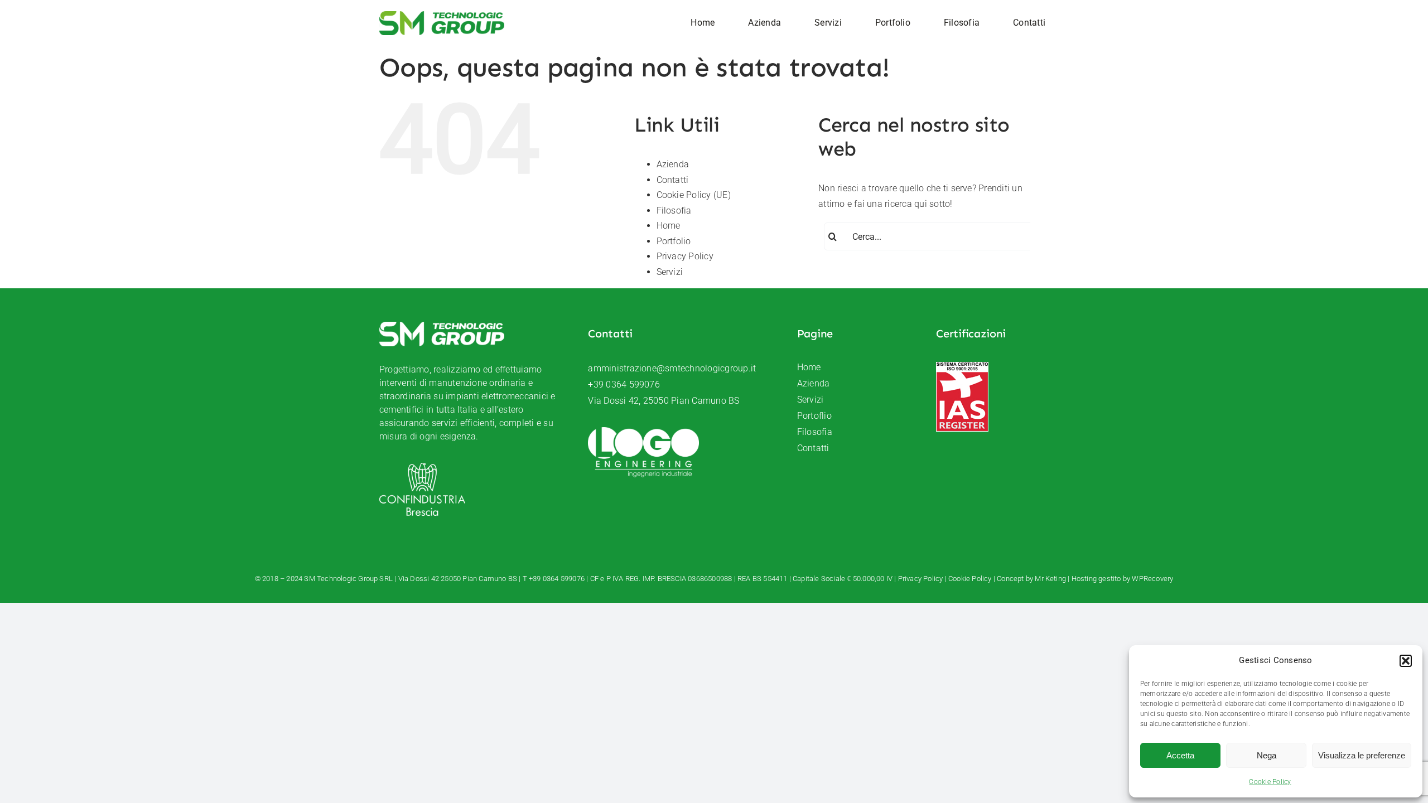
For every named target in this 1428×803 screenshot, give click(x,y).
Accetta (1180, 755)
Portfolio (674, 241)
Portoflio (814, 415)
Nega (1266, 755)
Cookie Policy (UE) (694, 195)
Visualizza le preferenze (1361, 755)
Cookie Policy (1270, 782)
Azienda (673, 164)
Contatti (673, 180)
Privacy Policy (685, 256)
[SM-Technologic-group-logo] (441, 15)
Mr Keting (1050, 578)
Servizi (670, 272)
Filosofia (674, 210)
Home (669, 225)
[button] (1405, 660)
